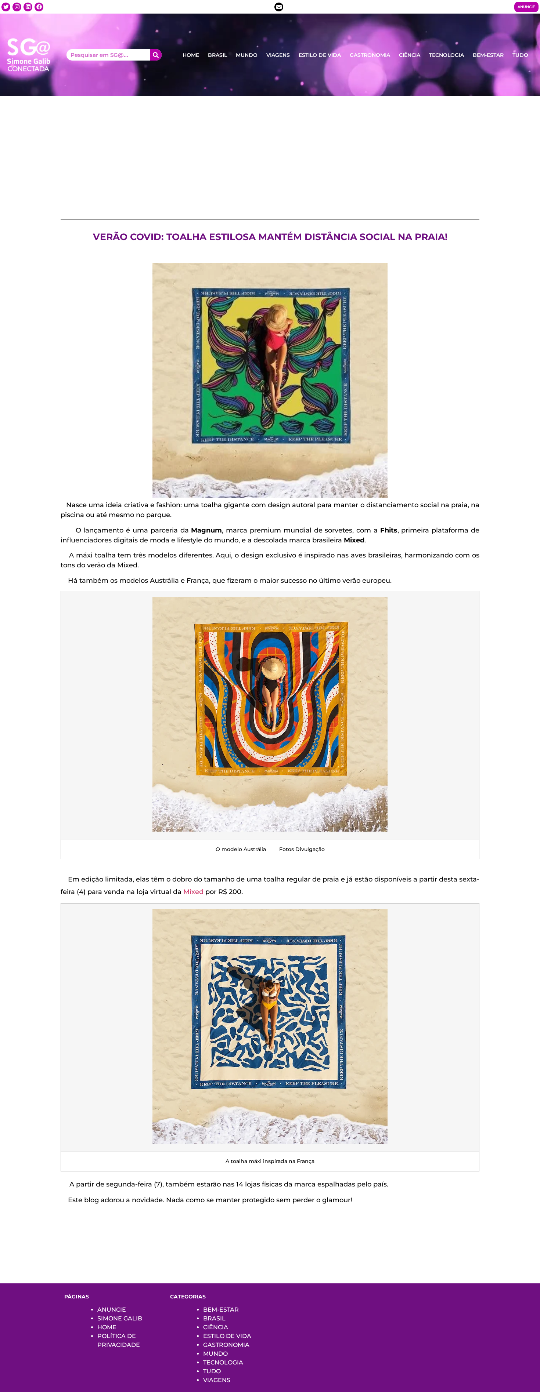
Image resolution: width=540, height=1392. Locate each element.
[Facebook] (39, 7)
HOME (191, 55)
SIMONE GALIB (119, 1318)
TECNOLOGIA (446, 55)
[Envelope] (278, 7)
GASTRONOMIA (370, 55)
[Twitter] (5, 7)
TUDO (520, 55)
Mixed (193, 892)
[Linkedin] (28, 7)
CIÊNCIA (409, 55)
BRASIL (217, 55)
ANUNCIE (111, 1309)
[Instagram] (16, 7)
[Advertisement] (270, 151)
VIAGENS (278, 55)
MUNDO (247, 55)
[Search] (156, 55)
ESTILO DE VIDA (320, 55)
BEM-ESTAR (488, 55)
